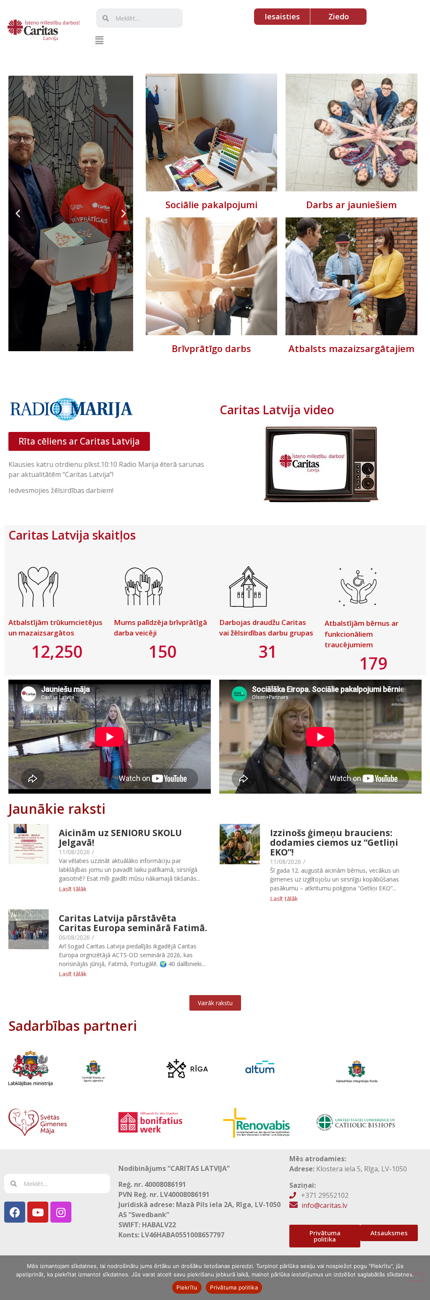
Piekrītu (186, 1287)
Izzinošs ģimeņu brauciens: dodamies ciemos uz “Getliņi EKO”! (334, 842)
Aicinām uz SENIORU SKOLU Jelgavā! (120, 837)
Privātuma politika (234, 1287)
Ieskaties (211, 132)
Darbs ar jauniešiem (351, 204)
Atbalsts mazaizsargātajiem (351, 348)
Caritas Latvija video (277, 410)
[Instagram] (60, 1212)
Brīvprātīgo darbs (211, 348)
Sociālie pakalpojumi (211, 204)
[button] (99, 40)
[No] (416, 1277)
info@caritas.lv (324, 1205)
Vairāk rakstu (215, 1003)
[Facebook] (14, 1212)
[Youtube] (37, 1212)
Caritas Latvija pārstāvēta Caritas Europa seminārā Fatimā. (133, 923)
